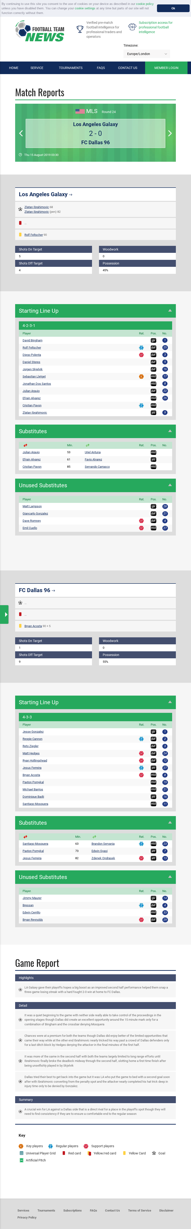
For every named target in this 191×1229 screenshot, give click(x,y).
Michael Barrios (33, 789)
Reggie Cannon (32, 739)
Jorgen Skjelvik (33, 369)
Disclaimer (166, 1210)
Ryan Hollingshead (35, 760)
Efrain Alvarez (32, 398)
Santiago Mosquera (35, 804)
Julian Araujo (31, 391)
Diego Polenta (32, 355)
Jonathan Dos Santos (37, 383)
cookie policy (145, 4)
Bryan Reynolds (33, 919)
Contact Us (112, 1210)
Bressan (28, 905)
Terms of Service (139, 1210)
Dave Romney (32, 520)
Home (13, 68)
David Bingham (32, 340)
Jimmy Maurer (32, 898)
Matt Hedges (31, 753)
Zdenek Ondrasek (103, 858)
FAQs (101, 68)
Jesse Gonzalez (33, 731)
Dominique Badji (33, 796)
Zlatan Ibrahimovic (36, 207)
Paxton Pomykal (33, 782)
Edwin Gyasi (100, 851)
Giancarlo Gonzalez (35, 513)
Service (37, 68)
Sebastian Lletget (34, 376)
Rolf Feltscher (33, 235)
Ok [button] (173, 8)
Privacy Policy (27, 1217)
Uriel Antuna (93, 452)
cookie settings (85, 8)
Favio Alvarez (93, 459)
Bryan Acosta (33, 626)
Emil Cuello (30, 528)
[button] (45, 13)
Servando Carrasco (97, 466)
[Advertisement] (95, 547)
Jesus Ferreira (32, 767)
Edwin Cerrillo (31, 912)
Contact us (127, 68)
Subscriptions (72, 1210)
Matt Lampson (32, 506)
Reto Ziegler (30, 746)
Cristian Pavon (32, 405)
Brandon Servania (103, 843)
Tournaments (70, 68)
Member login (166, 68)
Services (23, 1210)
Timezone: (130, 45)
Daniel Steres (31, 362)
